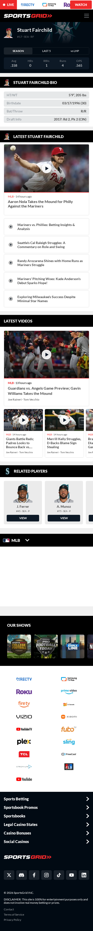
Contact (9, 909)
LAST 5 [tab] (46, 51)
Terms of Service (14, 914)
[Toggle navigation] (86, 16)
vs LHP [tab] (75, 51)
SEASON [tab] (18, 51)
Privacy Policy (12, 920)
